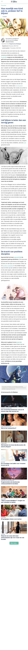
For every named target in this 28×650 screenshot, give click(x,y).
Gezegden (3, 499)
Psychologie (3, 5)
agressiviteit (17, 257)
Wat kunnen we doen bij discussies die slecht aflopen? (13, 445)
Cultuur (3, 462)
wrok (24, 142)
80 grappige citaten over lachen (11, 519)
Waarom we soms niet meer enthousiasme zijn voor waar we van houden (12, 537)
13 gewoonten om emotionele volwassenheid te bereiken (10, 483)
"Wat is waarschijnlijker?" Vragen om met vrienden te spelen (13, 501)
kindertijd (19, 342)
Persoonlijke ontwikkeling (7, 480)
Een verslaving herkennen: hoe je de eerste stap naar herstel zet (12, 410)
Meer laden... (14, 543)
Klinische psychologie (6, 408)
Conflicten (3, 443)
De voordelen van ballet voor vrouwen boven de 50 (13, 464)
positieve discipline (8, 265)
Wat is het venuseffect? (8, 428)
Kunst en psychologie (6, 426)
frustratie (4, 57)
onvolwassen (19, 85)
